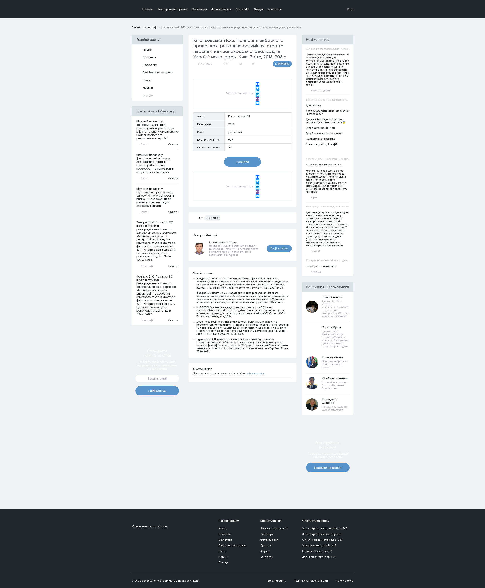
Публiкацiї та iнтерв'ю (158, 72)
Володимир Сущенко (329, 401)
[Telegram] (257, 95)
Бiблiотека (150, 65)
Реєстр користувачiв (173, 9)
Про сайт (242, 9)
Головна (147, 9)
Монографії (213, 217)
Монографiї (151, 27)
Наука (147, 49)
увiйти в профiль (256, 373)
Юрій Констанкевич (335, 378)
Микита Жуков (331, 327)
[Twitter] (257, 88)
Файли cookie (344, 580)
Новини (148, 87)
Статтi (144, 144)
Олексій (315, 251)
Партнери (199, 9)
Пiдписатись (157, 391)
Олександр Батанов (223, 242)
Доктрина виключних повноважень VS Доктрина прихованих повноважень (328, 99)
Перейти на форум (327, 467)
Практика (149, 57)
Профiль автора (279, 248)
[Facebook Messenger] (257, 103)
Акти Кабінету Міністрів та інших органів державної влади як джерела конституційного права (328, 159)
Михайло (316, 271)
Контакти (275, 9)
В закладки (282, 63)
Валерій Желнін (332, 357)
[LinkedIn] (257, 92)
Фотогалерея (221, 9)
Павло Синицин (332, 297)
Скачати (173, 144)
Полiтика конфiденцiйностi (311, 580)
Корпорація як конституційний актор (327, 206)
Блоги (147, 80)
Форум (258, 9)
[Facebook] (257, 84)
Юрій (314, 197)
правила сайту (276, 580)
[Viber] (257, 99)
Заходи (148, 95)
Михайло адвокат (321, 90)
